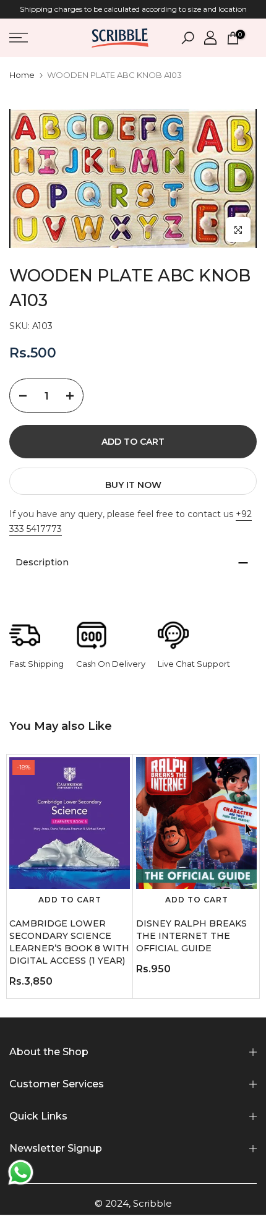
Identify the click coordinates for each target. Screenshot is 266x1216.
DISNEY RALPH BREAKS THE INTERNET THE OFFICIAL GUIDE (191, 936)
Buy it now (133, 484)
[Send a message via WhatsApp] (20, 1172)
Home (22, 75)
